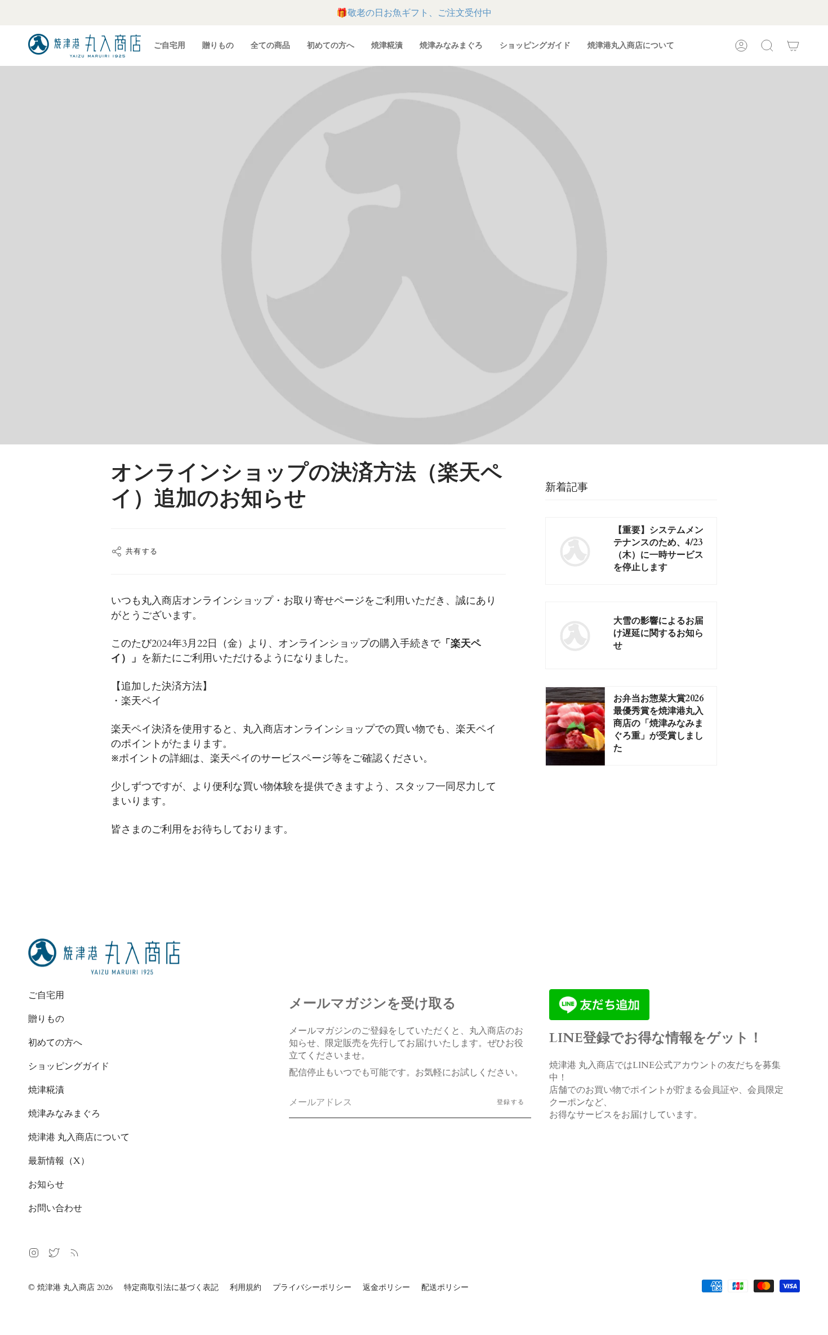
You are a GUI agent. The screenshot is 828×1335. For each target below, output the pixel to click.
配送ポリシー (445, 1287)
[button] (387, 45)
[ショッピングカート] (793, 45)
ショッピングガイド (68, 1066)
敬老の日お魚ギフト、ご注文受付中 (420, 13)
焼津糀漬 (46, 1090)
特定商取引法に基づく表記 (171, 1287)
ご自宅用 (46, 995)
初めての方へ (55, 1042)
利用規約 (245, 1287)
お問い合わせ (55, 1208)
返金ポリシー (386, 1287)
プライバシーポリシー (312, 1287)
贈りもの (46, 1019)
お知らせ (46, 1184)
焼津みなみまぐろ (64, 1113)
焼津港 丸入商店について (79, 1137)
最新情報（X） (59, 1161)
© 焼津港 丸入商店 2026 (70, 1287)
